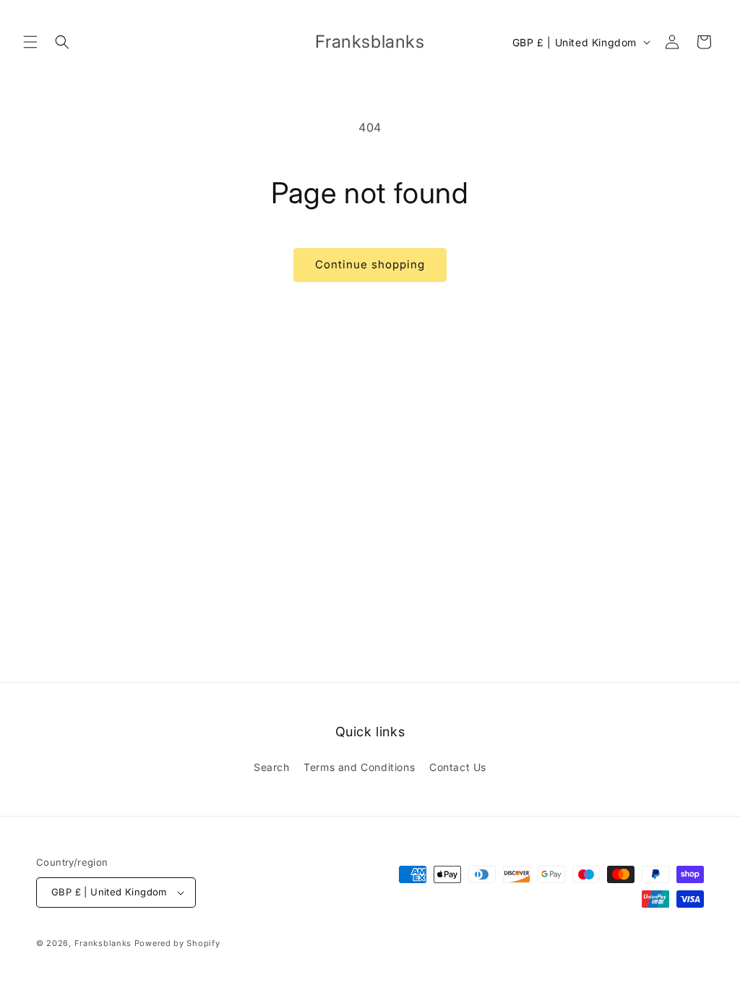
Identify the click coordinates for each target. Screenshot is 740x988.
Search (272, 767)
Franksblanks (103, 943)
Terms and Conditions (359, 767)
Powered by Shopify (177, 943)
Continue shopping (370, 264)
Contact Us (457, 767)
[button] (30, 42)
